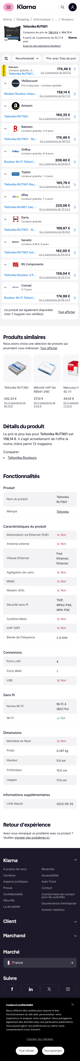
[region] (40, 1029)
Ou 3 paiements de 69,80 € (54, 163)
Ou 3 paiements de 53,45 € (54, 118)
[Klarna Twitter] (49, 989)
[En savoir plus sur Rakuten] (5, 128)
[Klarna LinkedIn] (31, 989)
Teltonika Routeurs (22, 458)
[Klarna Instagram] (68, 989)
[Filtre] (6, 58)
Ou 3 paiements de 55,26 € (54, 186)
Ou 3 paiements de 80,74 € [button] (15, 404)
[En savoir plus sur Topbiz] (5, 174)
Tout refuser (26, 1050)
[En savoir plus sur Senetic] (5, 242)
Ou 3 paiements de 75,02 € (54, 209)
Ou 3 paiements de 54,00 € (54, 254)
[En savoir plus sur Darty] (5, 219)
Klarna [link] (7, 19)
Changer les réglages (40, 1039)
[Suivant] (71, 380)
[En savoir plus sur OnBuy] (5, 151)
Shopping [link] (22, 19)
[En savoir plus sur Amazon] (5, 106)
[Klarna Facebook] (12, 989)
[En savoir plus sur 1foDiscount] (5, 83)
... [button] (56, 19)
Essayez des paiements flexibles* (42, 45)
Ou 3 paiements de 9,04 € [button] (44, 404)
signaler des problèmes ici (32, 837)
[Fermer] (72, 1004)
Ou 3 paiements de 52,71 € (55, 95)
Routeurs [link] (68, 19)
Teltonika (63, 512)
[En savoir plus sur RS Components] (5, 264)
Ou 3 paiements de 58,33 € (54, 299)
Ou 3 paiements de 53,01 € (54, 277)
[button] (12, 33)
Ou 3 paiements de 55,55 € (54, 231)
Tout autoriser (53, 1050)
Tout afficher (48, 348)
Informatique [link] (41, 19)
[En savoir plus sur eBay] (5, 196)
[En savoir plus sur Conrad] (5, 287)
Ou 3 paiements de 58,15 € (56, 72)
